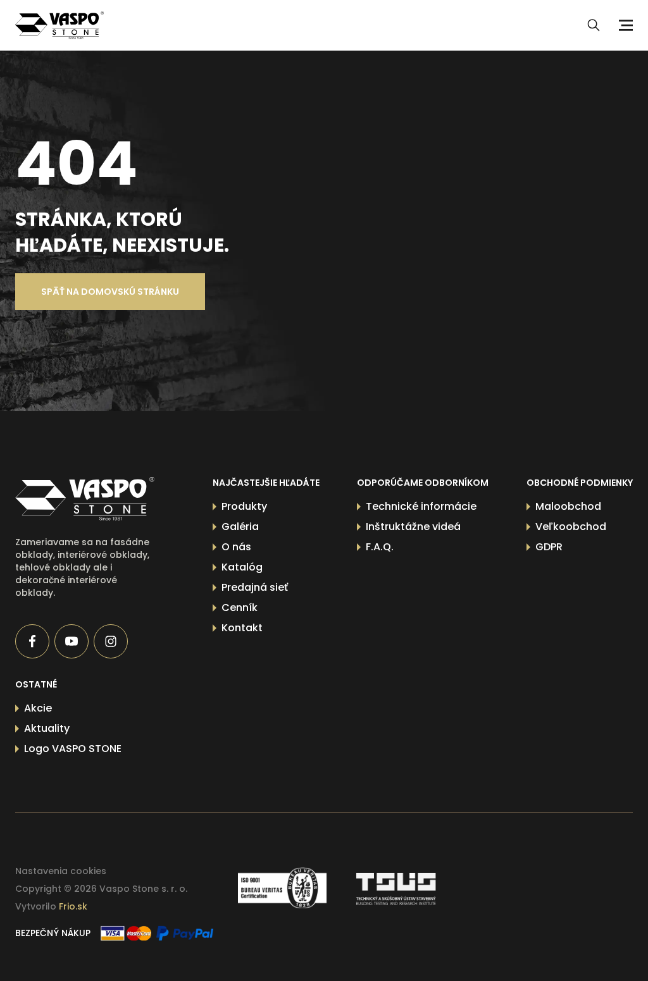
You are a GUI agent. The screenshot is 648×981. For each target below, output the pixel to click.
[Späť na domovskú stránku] (84, 499)
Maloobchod (568, 506)
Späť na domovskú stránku (110, 291)
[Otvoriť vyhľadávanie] (593, 25)
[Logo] (59, 25)
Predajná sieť (254, 587)
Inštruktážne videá (413, 526)
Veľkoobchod (570, 526)
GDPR (549, 547)
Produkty (244, 506)
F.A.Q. (380, 547)
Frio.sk (73, 906)
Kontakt (242, 627)
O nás (236, 547)
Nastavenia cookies (60, 871)
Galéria (240, 526)
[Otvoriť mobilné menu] (624, 25)
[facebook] (32, 641)
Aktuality (47, 728)
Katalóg (242, 567)
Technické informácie (421, 506)
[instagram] (111, 641)
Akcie (38, 708)
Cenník (239, 607)
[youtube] (71, 641)
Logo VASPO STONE (73, 748)
